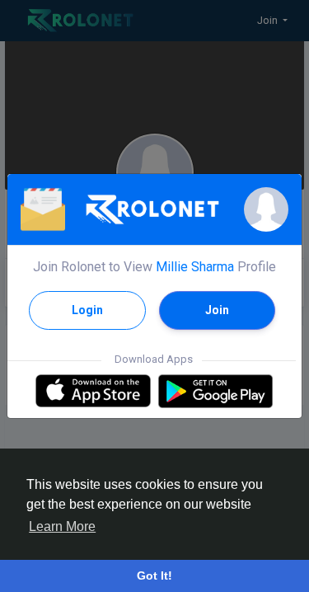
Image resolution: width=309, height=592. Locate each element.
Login (87, 310)
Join (217, 310)
